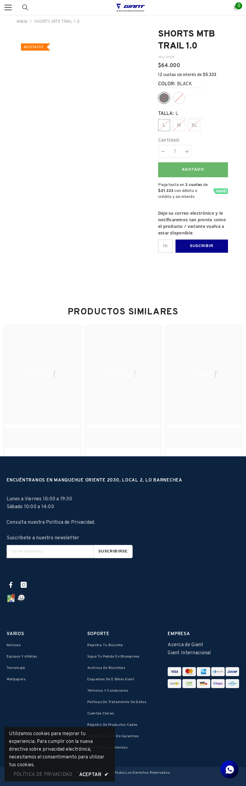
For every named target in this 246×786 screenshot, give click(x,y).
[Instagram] (24, 585)
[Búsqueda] (25, 7)
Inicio (22, 21)
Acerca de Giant (185, 645)
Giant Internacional (189, 653)
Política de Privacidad (70, 522)
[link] (42, 434)
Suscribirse (113, 551)
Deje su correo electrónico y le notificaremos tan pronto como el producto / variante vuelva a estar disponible (192, 223)
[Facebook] (11, 585)
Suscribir (202, 246)
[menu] (8, 7)
